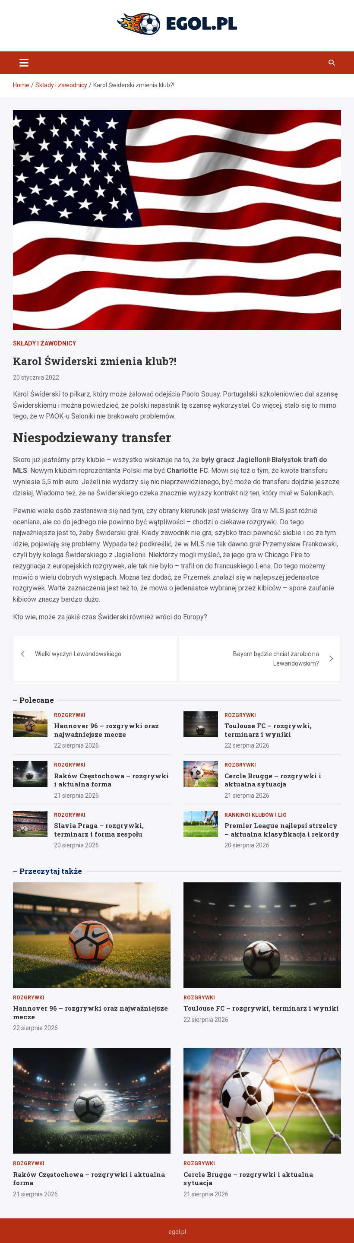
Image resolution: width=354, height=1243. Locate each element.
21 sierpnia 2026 (76, 795)
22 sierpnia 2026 (76, 745)
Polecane (36, 700)
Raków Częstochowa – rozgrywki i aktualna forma (111, 780)
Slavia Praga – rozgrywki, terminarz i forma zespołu (99, 829)
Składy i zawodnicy (44, 343)
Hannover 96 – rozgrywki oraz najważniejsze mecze (106, 730)
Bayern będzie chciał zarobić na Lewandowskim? (276, 658)
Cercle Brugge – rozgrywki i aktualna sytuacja (272, 780)
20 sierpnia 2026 (76, 845)
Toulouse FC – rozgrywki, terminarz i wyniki (268, 730)
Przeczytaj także (50, 871)
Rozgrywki (69, 715)
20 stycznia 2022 (36, 377)
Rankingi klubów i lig (255, 815)
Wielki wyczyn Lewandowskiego (78, 653)
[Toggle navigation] (24, 62)
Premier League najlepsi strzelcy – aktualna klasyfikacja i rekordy (281, 829)
